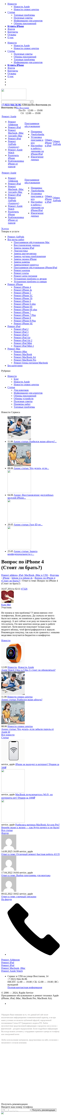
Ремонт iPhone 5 (22, 292)
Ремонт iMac (20, 351)
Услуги (5, 228)
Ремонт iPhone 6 (22, 301)
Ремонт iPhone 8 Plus (25, 320)
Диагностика (21, 250)
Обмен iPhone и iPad (48, 143)
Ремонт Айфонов (13, 123)
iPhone (6, 578)
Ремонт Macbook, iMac (16, 131)
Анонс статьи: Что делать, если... (31, 468)
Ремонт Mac (14, 348)
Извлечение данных (37, 158)
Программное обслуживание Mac (32, 242)
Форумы (54, 575)
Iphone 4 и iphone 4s (22, 578)
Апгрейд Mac (15, 135)
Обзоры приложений (25, 23)
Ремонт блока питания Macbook (31, 362)
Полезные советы (23, 17)
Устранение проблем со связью (30, 281)
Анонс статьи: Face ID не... (28, 524)
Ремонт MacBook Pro (25, 360)
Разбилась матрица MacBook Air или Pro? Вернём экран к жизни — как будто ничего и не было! (30, 826)
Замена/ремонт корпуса (26, 264)
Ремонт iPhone (15, 284)
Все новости (8, 734)
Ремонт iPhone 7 (22, 312)
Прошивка (36, 131)
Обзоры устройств (23, 398)
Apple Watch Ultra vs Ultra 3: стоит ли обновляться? (28, 670)
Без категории (15, 365)
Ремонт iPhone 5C (23, 295)
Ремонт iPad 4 (21, 334)
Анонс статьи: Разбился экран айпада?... (35, 441)
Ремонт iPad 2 (21, 329)
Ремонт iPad (14, 127)
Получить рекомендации (43, 1110)
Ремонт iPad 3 (21, 332)
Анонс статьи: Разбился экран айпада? (21, 699)
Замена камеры (22, 262)
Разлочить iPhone (13, 156)
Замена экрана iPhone (25, 259)
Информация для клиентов (28, 20)
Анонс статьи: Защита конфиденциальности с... (22, 552)
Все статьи (7, 830)
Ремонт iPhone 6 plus (25, 304)
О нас (11, 37)
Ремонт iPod (14, 138)
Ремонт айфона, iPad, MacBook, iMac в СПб (24, 575)
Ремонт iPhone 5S (23, 298)
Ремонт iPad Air (22, 337)
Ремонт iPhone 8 (22, 318)
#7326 (24, 588)
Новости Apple (22, 6)
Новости (12, 3)
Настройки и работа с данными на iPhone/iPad (37, 149)
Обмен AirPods (57, 142)
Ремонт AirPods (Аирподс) (13, 144)
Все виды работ (16, 239)
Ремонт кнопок (22, 270)
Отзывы (12, 34)
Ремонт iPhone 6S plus (25, 309)
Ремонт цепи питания (25, 276)
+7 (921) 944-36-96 (11, 104)
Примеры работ (22, 404)
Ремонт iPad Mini (23, 343)
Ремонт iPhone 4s (23, 290)
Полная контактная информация (25, 987)
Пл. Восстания (22, 108)
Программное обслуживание (32, 125)
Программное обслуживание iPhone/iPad (35, 267)
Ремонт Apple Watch (12, 971)
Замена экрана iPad (24, 248)
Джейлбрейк (37, 134)
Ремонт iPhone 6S (23, 306)
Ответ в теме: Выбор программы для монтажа (25, 875)
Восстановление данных (27, 245)
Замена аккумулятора (25, 253)
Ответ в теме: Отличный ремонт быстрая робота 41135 (30, 854)
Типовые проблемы (24, 15)
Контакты (13, 31)
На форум (6, 899)
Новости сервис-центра (26, 9)
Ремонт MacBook (23, 354)
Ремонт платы (21, 273)
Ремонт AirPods (16, 236)
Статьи (11, 12)
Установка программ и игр (37, 140)
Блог (16, 379)
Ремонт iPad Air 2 (23, 340)
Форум (11, 29)
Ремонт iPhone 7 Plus (25, 315)
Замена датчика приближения (30, 256)
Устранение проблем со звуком (30, 278)
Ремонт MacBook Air (25, 357)
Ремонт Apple (9, 116)
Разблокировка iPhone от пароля (16, 164)
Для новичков (21, 390)
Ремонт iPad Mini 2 (24, 346)
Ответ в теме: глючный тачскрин (18, 896)
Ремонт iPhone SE (23, 323)
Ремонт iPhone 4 (22, 287)
